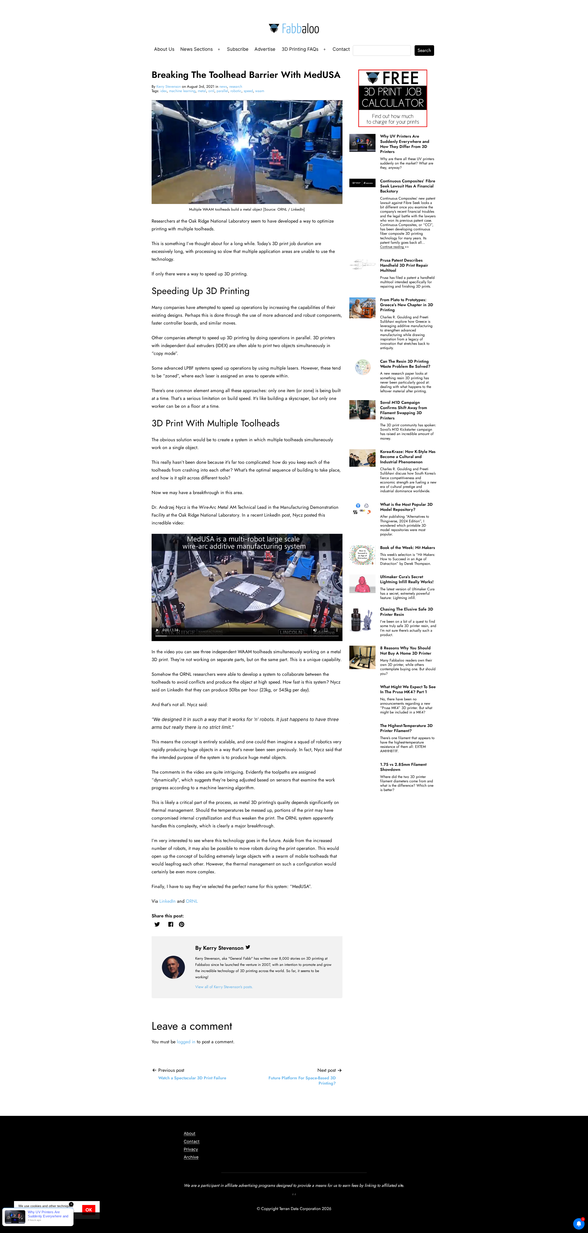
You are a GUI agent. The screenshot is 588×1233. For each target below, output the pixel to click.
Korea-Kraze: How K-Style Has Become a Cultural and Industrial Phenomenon (407, 457)
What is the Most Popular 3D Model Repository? (406, 506)
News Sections (196, 49)
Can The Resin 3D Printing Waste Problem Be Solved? (405, 363)
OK (88, 1210)
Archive (191, 1157)
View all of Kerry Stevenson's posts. (224, 987)
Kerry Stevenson (168, 86)
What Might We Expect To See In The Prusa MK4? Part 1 (408, 689)
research (235, 86)
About (189, 1133)
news (223, 86)
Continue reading (401, 247)
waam (259, 90)
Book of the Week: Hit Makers (407, 548)
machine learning (182, 90)
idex (163, 90)
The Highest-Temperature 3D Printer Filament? (406, 728)
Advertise (264, 49)
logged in (186, 1041)
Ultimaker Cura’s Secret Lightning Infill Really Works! (407, 579)
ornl (211, 90)
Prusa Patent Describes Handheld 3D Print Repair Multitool (404, 265)
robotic (235, 90)
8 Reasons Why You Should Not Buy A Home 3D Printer (405, 650)
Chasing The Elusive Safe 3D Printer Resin (406, 611)
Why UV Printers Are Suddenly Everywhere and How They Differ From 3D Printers (404, 144)
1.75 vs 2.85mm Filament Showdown (403, 766)
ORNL (192, 901)
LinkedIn (167, 901)
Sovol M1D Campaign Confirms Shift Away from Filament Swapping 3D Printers (403, 410)
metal (202, 90)
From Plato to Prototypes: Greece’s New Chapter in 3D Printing (406, 305)
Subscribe (238, 49)
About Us (164, 49)
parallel (222, 90)
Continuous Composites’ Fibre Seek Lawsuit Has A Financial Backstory (407, 186)
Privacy (191, 1149)
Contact (341, 49)
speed (248, 90)
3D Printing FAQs (300, 49)
